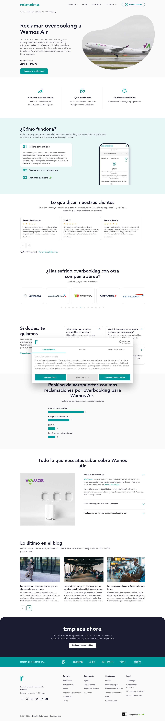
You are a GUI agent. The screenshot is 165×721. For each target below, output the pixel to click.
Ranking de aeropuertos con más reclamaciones (82, 401)
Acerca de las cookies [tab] (116, 349)
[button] (73, 4)
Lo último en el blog (41, 543)
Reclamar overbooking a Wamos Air (50, 29)
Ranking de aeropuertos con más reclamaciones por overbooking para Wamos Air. (82, 390)
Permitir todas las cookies (115, 377)
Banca (65, 689)
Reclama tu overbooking (34, 71)
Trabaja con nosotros (113, 693)
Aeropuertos (68, 685)
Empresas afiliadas (91, 689)
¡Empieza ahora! (82, 629)
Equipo (108, 681)
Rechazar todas (50, 377)
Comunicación (111, 701)
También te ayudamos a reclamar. (82, 282)
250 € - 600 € (28, 64)
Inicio (22, 12)
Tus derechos (89, 685)
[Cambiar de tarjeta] (61, 307)
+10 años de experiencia (40, 98)
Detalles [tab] (82, 349)
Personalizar (81, 377)
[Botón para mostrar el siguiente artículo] (29, 608)
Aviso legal (130, 681)
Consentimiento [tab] (49, 349)
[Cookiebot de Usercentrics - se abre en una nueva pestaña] (121, 342)
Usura (65, 701)
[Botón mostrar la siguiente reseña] (29, 245)
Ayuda (84, 4)
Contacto (88, 693)
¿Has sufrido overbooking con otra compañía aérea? (82, 274)
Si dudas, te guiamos (32, 331)
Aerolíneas (30, 12)
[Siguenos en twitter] (27, 699)
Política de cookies (134, 695)
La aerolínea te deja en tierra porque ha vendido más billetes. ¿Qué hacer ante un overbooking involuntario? (83, 589)
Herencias (67, 697)
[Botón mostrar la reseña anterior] (23, 245)
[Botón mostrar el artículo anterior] (23, 608)
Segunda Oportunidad (72, 693)
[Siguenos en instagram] (37, 699)
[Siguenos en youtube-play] (46, 699)
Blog (107, 697)
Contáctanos (96, 4)
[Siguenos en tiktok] (42, 699)
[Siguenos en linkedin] (32, 699)
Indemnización (26, 61)
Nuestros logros (111, 685)
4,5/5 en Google (82, 98)
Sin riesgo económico (124, 98)
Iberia (106, 485)
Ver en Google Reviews (48, 252)
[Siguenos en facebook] (22, 699)
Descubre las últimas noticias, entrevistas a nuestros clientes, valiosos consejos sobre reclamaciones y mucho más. (65, 550)
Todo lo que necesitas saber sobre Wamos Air (82, 463)
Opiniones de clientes (114, 689)
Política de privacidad (135, 691)
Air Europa (115, 485)
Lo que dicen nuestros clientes (82, 203)
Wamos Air (40, 12)
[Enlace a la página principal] (30, 4)
